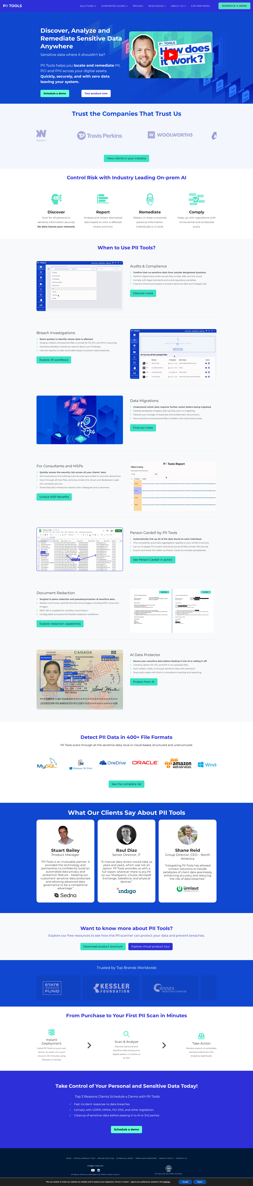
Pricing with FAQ (106, 1158)
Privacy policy (166, 1158)
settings (166, 1182)
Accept (185, 1182)
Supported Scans (113, 6)
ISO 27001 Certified (174, 1174)
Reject (199, 1182)
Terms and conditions (146, 1158)
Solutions (87, 6)
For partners (200, 6)
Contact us (181, 1158)
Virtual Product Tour (84, 1158)
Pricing (138, 6)
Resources (156, 6)
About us (177, 6)
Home (68, 1158)
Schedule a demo (234, 6)
